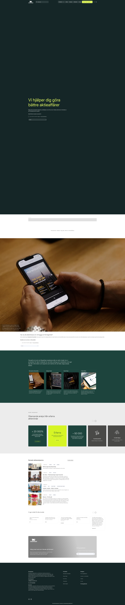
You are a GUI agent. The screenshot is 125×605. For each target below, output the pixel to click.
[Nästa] (95, 421)
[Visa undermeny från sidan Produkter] (63, 2)
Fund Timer (65, 578)
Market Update (65, 583)
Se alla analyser (70, 460)
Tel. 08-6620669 (31, 582)
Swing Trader (65, 576)
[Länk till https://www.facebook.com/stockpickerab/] (29, 599)
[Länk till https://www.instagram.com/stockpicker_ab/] (31, 599)
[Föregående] (93, 421)
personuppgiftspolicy (44, 116)
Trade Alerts (65, 581)
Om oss (81, 581)
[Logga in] (94, 2)
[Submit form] (46, 120)
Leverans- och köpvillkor (84, 576)
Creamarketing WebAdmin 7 (68, 603)
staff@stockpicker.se (32, 580)
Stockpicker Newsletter (66, 573)
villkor (39, 116)
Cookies (81, 578)
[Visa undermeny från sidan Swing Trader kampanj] (91, 2)
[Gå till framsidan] (30, 2)
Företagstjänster (83, 583)
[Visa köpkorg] (96, 2)
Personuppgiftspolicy (83, 573)
